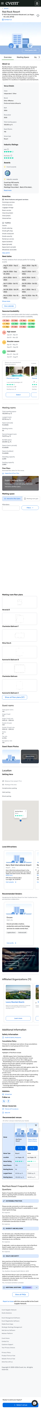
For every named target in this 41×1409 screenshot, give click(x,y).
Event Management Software (11, 1318)
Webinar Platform (7, 1333)
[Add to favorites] (38, 15)
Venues (6, 8)
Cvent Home (6, 1338)
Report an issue (8, 1301)
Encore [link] (9, 917)
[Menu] (2, 3)
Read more (7, 190)
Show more (6, 301)
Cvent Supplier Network (9, 1310)
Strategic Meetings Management (12, 1327)
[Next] (39, 57)
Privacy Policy (6, 1352)
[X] (4, 1101)
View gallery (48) (31, 50)
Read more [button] (9, 875)
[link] (19, 909)
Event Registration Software (10, 1321)
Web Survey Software (8, 1330)
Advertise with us (7, 1362)
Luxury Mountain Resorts (15, 1002)
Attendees (5, 504)
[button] (17, 507)
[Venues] (37, 3)
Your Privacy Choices (8, 1347)
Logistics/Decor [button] (11, 932)
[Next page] (34, 382)
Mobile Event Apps (7, 1324)
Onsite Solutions (7, 1313)
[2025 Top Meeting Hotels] (7, 173)
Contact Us (5, 1341)
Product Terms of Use (8, 1355)
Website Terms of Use (8, 1358)
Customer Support (7, 1344)
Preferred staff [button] (22, 932)
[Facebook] (8, 1101)
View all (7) (6, 253)
